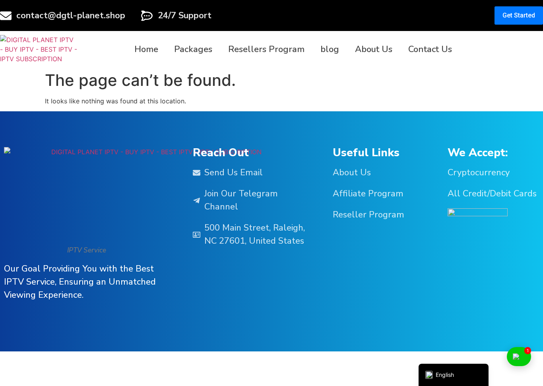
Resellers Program (266, 49)
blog (329, 49)
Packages (193, 49)
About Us (373, 49)
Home (146, 49)
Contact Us (430, 49)
